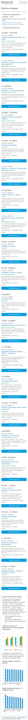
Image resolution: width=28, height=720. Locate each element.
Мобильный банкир (9, 145)
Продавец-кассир (8, 246)
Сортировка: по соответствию (11, 27)
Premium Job (7, 2)
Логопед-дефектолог (9, 381)
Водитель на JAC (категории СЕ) (12, 219)
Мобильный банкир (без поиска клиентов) (13, 408)
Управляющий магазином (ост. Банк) (13, 38)
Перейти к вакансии (14, 55)
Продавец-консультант (10, 435)
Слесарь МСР (7, 298)
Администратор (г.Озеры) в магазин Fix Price (12, 571)
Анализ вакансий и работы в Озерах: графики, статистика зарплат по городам (13, 23)
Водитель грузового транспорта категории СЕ (13, 63)
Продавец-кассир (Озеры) (11, 272)
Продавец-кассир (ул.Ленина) (13, 325)
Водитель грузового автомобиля (9, 543)
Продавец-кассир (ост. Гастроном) (10, 462)
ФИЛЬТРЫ (22, 3)
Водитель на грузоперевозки (12, 90)
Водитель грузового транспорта (13, 168)
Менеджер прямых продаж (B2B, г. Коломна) (12, 352)
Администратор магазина (11, 490)
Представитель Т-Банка (10, 194)
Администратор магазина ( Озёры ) (12, 117)
